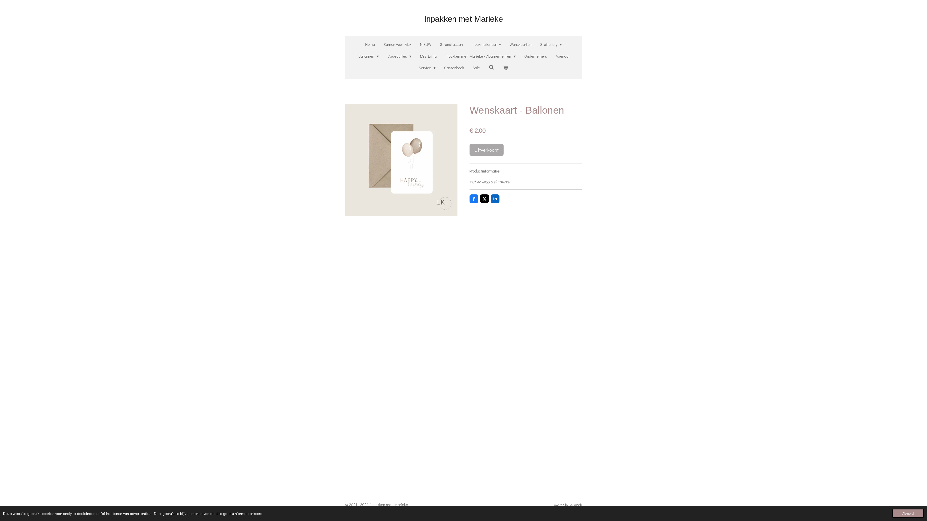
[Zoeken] (491, 67)
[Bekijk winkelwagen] (505, 68)
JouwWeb (575, 505)
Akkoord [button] (908, 513)
